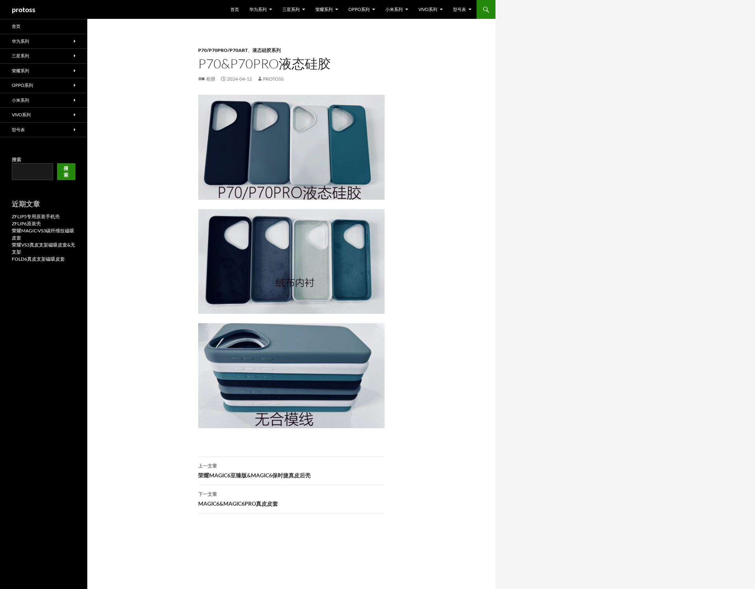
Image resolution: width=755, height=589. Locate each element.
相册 (210, 79)
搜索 (16, 159)
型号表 (459, 9)
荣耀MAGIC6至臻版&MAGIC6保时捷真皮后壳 (254, 471)
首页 (234, 9)
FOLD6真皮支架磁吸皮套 (38, 259)
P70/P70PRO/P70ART (223, 50)
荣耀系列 (324, 9)
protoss (23, 9)
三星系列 (291, 9)
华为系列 (258, 9)
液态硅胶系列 (266, 50)
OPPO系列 (359, 9)
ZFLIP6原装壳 (26, 223)
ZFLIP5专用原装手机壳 (36, 216)
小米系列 (394, 9)
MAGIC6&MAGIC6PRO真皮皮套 (238, 499)
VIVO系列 (427, 9)
